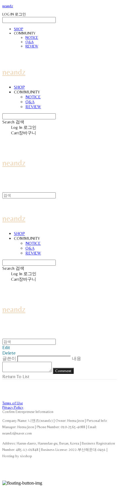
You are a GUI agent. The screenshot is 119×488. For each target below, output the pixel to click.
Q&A (29, 42)
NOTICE (31, 37)
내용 (76, 358)
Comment (63, 371)
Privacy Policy (12, 407)
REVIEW (31, 46)
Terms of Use (12, 403)
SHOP (18, 29)
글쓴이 (9, 358)
